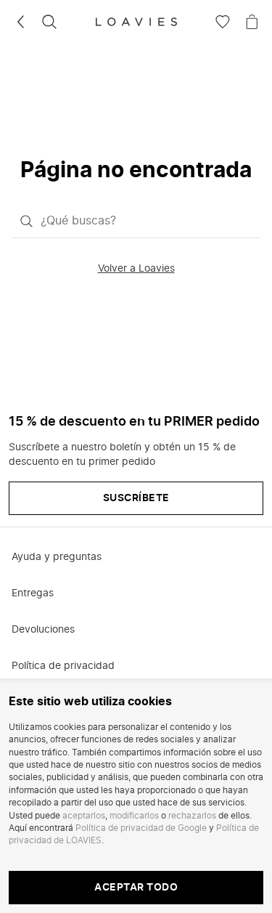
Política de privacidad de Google (141, 828)
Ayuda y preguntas (57, 557)
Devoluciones (43, 630)
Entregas (33, 593)
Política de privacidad (63, 666)
